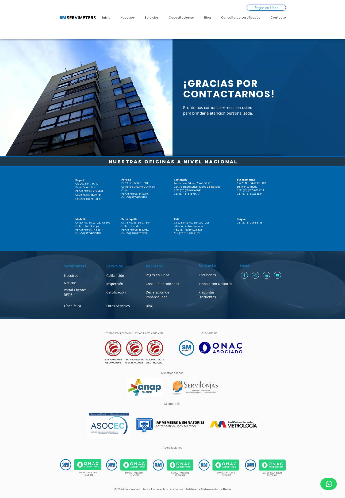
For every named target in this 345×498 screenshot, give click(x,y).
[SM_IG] (255, 275)
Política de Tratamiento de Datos (208, 489)
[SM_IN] (266, 275)
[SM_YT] (277, 275)
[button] (72, 306)
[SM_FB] (244, 275)
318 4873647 (192, 193)
